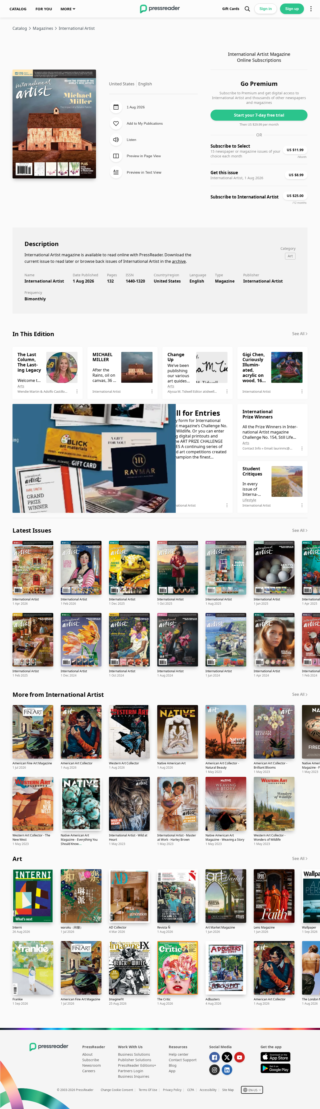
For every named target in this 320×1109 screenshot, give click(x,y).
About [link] (87, 1054)
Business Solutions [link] (134, 1054)
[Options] (311, 9)
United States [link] (167, 281)
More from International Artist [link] (58, 694)
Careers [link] (88, 1070)
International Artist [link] (263, 281)
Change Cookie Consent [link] (117, 1090)
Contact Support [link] (182, 1059)
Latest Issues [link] (31, 530)
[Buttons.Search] (247, 9)
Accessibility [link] (208, 1090)
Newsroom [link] (91, 1065)
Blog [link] (172, 1065)
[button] (252, 1090)
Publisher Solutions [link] (134, 1059)
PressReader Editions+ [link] (137, 1065)
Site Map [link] (228, 1090)
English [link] (197, 281)
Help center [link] (178, 1054)
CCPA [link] (190, 1090)
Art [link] (17, 858)
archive (179, 261)
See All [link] (298, 333)
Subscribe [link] (90, 1059)
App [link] (172, 1070)
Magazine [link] (224, 281)
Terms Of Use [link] (148, 1090)
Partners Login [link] (130, 1070)
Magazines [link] (43, 28)
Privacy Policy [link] (172, 1090)
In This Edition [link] (33, 334)
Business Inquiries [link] (133, 1076)
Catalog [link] (19, 28)
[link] (18, 9)
